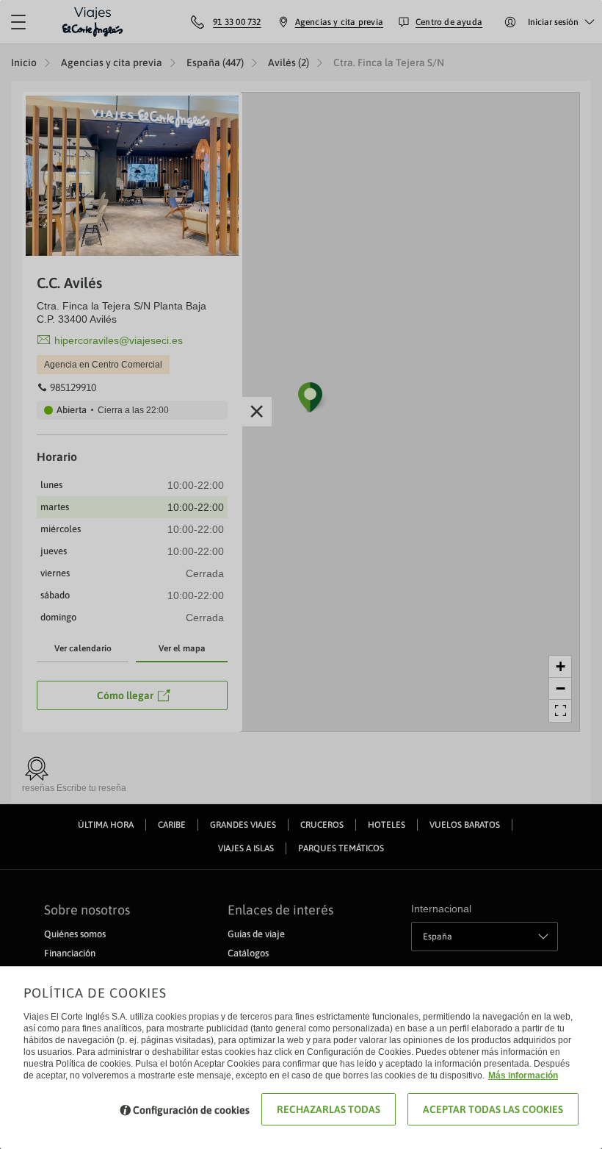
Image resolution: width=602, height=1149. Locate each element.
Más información (523, 1075)
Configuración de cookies (191, 1110)
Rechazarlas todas (328, 1109)
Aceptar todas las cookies (493, 1109)
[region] (301, 574)
